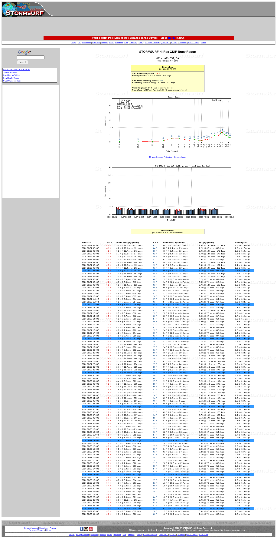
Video (203, 43)
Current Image (180, 157)
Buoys (73, 43)
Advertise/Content (37, 530)
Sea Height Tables (11, 78)
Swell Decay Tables (11, 75)
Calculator (203, 535)
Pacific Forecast (152, 43)
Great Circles (193, 43)
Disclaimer (43, 528)
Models (104, 43)
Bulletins (96, 43)
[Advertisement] (165, 9)
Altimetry (133, 43)
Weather (119, 43)
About (35, 528)
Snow (140, 43)
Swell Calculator (10, 72)
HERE (171, 37)
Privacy (53, 528)
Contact (27, 528)
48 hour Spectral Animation (160, 157)
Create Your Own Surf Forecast (16, 69)
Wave (111, 43)
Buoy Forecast (84, 43)
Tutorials (183, 43)
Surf (126, 43)
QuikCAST (165, 43)
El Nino (174, 43)
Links (48, 530)
